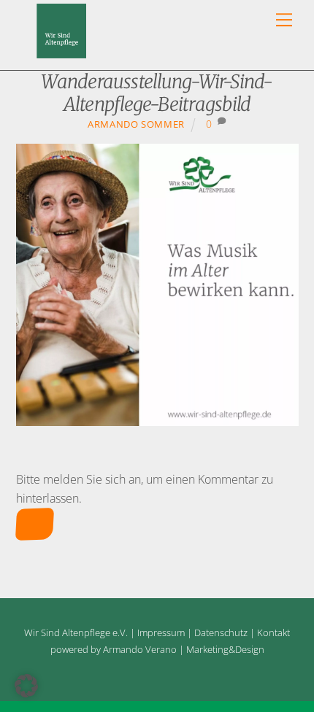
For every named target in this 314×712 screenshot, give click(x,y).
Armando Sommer (136, 124)
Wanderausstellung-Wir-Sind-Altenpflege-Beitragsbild (156, 93)
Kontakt (273, 632)
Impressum (161, 632)
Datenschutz (221, 632)
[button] (26, 685)
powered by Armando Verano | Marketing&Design (157, 649)
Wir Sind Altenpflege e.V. (76, 632)
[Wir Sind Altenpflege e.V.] (62, 51)
